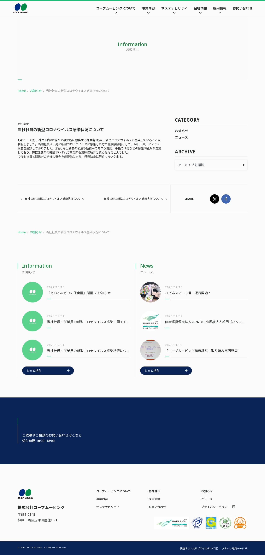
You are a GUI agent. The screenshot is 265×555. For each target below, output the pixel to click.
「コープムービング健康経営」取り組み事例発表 (201, 351)
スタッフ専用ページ (233, 548)
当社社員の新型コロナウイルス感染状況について (54, 198)
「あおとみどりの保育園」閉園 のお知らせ (79, 293)
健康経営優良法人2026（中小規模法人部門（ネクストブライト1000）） (206, 322)
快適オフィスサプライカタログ (197, 548)
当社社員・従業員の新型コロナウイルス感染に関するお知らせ (88, 322)
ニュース (181, 137)
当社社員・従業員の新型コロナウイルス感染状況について (88, 351)
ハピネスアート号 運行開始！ (188, 293)
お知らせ (181, 131)
